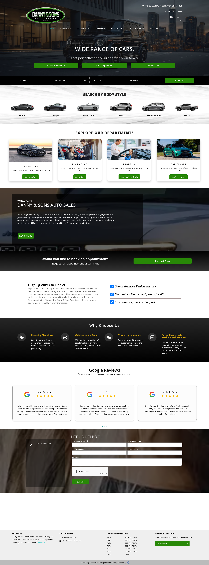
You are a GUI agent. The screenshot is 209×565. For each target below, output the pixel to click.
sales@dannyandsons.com (71, 541)
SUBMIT (80, 482)
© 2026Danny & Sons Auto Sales (91, 562)
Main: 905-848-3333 (44, 444)
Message (75, 457)
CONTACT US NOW (135, 28)
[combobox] (55, 80)
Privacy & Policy (110, 562)
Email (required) (78, 449)
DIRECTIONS (155, 28)
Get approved (104, 65)
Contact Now (162, 261)
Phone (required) (134, 449)
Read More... (41, 543)
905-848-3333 (174, 11)
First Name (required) (80, 441)
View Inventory (56, 65)
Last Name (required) (135, 441)
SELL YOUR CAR (83, 28)
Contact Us (152, 65)
